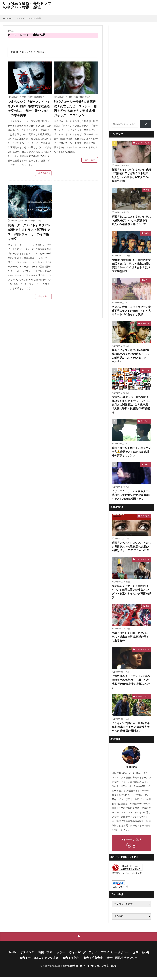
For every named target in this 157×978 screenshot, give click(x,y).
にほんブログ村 (120, 887)
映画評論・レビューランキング (127, 873)
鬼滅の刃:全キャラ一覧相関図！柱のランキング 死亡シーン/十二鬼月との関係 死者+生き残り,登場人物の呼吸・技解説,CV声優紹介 (131, 405)
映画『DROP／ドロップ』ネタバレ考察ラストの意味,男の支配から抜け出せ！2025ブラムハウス (131, 547)
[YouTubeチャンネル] (134, 845)
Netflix (40, 52)
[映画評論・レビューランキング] (127, 870)
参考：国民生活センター (122, 958)
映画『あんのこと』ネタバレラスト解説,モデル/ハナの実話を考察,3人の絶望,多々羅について (131, 221)
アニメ (146, 370)
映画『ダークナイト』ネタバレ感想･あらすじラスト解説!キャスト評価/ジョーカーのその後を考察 (29, 232)
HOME (9, 19)
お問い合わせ (141, 952)
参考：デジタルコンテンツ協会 (39, 958)
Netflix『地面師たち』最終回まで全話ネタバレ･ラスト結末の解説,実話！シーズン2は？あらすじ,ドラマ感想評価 (131, 266)
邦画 (147, 190)
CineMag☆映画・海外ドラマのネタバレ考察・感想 (27, 5)
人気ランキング (27, 52)
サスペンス (145, 323)
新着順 (14, 52)
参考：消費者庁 (93, 958)
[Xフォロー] (128, 845)
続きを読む (43, 173)
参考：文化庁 (71, 958)
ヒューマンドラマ (142, 143)
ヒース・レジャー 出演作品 (29, 18)
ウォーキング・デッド (83, 952)
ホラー (146, 280)
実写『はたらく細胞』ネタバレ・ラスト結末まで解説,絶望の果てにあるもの (131, 637)
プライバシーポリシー (115, 952)
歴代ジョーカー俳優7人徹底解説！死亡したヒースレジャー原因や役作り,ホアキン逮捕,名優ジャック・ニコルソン (75, 108)
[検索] (145, 124)
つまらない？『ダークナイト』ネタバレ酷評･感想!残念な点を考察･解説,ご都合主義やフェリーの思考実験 (29, 108)
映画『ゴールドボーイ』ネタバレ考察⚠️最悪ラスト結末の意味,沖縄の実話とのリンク (131, 452)
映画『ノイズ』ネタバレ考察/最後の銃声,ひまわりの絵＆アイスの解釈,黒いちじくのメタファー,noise (130, 356)
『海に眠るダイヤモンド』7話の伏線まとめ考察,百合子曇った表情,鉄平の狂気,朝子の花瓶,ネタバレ (131, 682)
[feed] (78, 936)
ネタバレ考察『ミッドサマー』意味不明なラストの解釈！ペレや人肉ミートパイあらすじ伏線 (131, 311)
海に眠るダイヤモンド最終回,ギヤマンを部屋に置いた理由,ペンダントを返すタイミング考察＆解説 (131, 592)
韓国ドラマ (45, 952)
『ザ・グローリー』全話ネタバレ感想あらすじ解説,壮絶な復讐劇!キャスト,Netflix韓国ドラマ (131, 495)
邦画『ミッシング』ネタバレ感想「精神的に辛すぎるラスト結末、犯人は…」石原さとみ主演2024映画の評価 (131, 175)
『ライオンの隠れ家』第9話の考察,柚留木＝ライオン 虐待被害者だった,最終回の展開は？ (131, 727)
